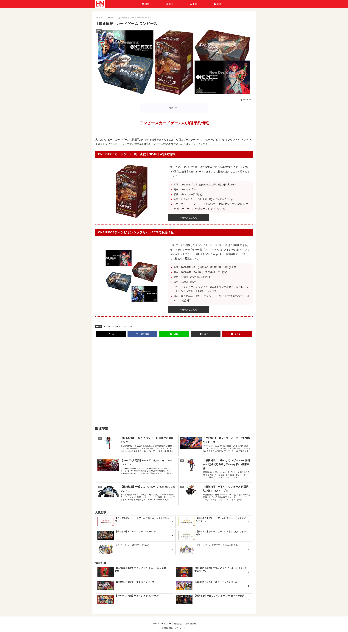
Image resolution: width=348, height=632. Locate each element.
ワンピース (110, 326)
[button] (205, 334)
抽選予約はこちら (188, 217)
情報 (100, 326)
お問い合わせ (190, 623)
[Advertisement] (174, 381)
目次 (171, 108)
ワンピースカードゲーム (127, 326)
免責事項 (178, 623)
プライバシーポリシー (161, 623)
